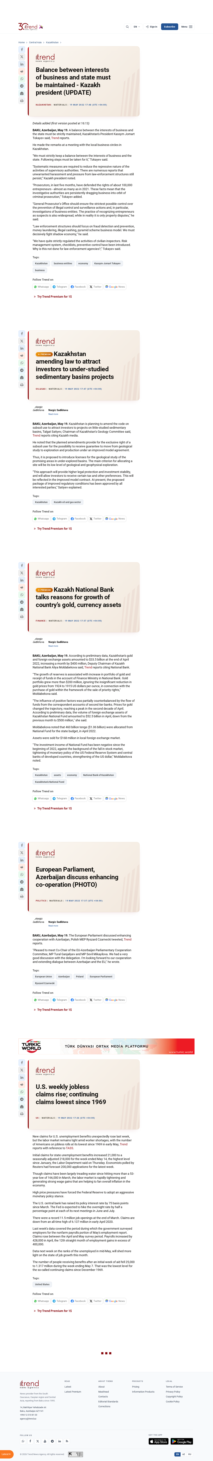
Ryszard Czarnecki (45, 983)
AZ (183, 1454)
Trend (55, 138)
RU (189, 1454)
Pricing (135, 1386)
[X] (38, 1441)
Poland (80, 976)
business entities (63, 263)
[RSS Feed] (67, 1441)
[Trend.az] (30, 26)
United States (42, 1284)
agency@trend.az (28, 1418)
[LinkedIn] (60, 1441)
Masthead (103, 1391)
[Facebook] (30, 1441)
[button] (22, 49)
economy (83, 263)
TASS (69, 1148)
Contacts (103, 1396)
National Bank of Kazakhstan (98, 775)
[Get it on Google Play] (182, 1441)
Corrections (104, 1406)
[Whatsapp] (23, 1441)
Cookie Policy (173, 1401)
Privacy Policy (173, 1391)
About (101, 1386)
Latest (68, 1386)
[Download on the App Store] (159, 1441)
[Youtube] (45, 1441)
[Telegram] (52, 1441)
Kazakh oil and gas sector (67, 502)
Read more (53, 414)
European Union (43, 976)
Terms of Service (174, 1386)
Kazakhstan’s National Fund (49, 782)
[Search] (127, 26)
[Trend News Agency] (29, 1384)
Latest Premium (73, 1391)
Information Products (143, 1391)
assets (57, 775)
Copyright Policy (174, 1396)
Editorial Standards (108, 1401)
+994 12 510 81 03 (28, 1415)
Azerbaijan (64, 976)
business (40, 270)
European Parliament (101, 976)
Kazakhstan (41, 263)
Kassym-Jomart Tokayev (107, 263)
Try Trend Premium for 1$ (54, 296)
